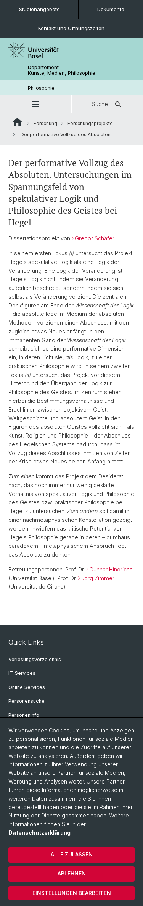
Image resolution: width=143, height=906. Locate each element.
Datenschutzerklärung (39, 832)
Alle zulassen (72, 854)
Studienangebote (39, 9)
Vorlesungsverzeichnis (34, 659)
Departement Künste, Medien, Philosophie (61, 70)
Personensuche (26, 701)
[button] (35, 104)
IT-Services (21, 673)
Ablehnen (72, 873)
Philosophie (41, 88)
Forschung (45, 123)
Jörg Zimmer (97, 578)
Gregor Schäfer (94, 238)
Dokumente (110, 9)
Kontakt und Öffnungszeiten (71, 28)
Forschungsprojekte (90, 123)
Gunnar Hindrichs (111, 569)
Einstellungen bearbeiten (71, 893)
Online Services (26, 687)
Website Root (17, 122)
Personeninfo (23, 715)
